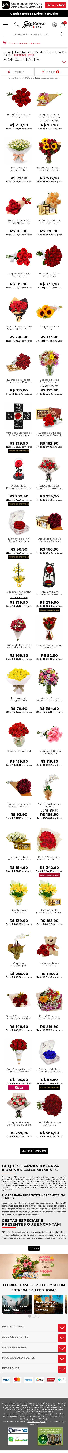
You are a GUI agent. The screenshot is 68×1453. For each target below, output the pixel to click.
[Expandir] (63, 62)
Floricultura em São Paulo (15, 1308)
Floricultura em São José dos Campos (47, 1306)
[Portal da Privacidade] (18, 1432)
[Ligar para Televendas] (16, 24)
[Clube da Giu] (34, 1278)
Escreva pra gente (36, 1421)
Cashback (54, 24)
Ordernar (19, 71)
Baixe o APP (56, 5)
